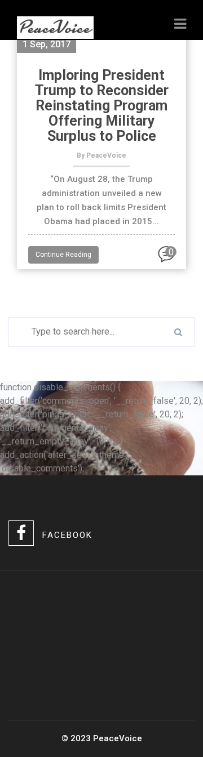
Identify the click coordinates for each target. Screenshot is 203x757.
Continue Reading (63, 255)
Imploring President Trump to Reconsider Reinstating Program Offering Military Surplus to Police (102, 105)
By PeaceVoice (101, 155)
